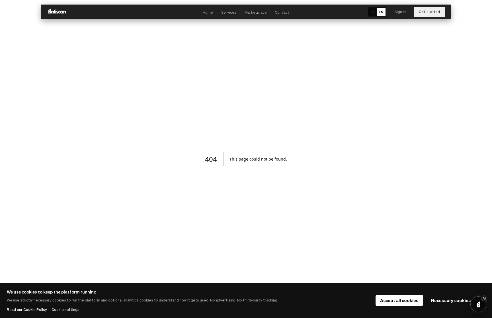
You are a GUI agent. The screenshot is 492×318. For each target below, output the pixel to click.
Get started (429, 12)
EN (381, 12)
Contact (282, 12)
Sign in (400, 11)
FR (373, 12)
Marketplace (256, 12)
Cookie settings (65, 309)
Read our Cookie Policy (27, 309)
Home (208, 12)
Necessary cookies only (456, 300)
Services (229, 12)
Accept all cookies (399, 300)
